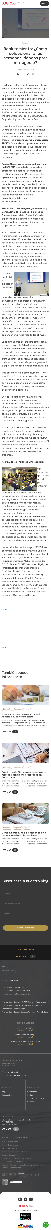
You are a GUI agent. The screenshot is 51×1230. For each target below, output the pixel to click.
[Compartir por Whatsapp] (33, 74)
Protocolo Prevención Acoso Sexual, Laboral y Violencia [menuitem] (23, 1165)
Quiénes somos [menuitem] (33, 1092)
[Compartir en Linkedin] (18, 74)
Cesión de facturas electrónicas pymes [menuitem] (17, 1158)
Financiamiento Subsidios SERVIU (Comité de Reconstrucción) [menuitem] (25, 1002)
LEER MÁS (6, 732)
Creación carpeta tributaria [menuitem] (12, 1162)
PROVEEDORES (22, 957)
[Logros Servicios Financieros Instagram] (31, 1199)
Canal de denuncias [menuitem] (9, 1155)
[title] (25, 1207)
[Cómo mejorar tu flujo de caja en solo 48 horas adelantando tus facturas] (25, 813)
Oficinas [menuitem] (30, 1095)
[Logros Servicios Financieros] (13, 3)
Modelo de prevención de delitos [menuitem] (14, 1152)
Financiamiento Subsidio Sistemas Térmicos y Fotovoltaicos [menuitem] (25, 1012)
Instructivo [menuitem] (26, 946)
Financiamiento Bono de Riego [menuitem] (13, 1009)
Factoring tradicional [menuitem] (10, 980)
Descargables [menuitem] (7, 1095)
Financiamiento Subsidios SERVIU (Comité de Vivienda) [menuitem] (22, 1005)
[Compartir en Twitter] (28, 74)
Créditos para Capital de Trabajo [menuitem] (14, 1075)
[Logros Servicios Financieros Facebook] (25, 1199)
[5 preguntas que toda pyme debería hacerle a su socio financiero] (25, 695)
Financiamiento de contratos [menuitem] (13, 987)
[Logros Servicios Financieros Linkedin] (20, 1199)
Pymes (25, 43)
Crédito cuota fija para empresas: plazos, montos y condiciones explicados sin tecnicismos (24, 775)
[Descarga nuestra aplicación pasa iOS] (25, 1215)
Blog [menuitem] (3, 1092)
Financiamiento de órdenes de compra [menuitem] (16, 984)
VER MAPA (7, 1129)
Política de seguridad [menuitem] (10, 1142)
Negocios (17, 709)
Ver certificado (24, 1030)
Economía (7, 709)
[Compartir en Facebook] (22, 74)
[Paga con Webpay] (25, 1226)
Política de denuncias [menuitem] (10, 1145)
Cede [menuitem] (23, 943)
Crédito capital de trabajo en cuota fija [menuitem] (16, 991)
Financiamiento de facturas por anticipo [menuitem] (17, 994)
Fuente (5, 609)
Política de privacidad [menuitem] (10, 1148)
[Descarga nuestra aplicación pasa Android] (25, 1219)
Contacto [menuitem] (31, 1102)
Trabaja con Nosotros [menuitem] (35, 1098)
